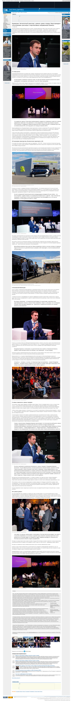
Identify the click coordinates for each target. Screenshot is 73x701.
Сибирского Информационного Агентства (45, 698)
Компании (5, 30)
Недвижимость (6, 35)
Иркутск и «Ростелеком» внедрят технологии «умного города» (55, 605)
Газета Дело (5, 28)
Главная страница (14, 12)
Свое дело (4, 25)
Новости (19, 12)
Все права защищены (53, 696)
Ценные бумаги (37, 691)
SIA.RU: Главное (28, 651)
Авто (63, 40)
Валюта (21, 691)
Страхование (27, 691)
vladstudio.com (68, 696)
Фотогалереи (5, 26)
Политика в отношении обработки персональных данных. (52, 700)
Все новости (25, 12)
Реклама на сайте (16, 681)
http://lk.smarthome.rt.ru (33, 632)
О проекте (5, 31)
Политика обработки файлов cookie (65, 700)
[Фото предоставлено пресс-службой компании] (36, 117)
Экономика (18, 691)
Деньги (24, 691)
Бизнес (41, 691)
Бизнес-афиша (5, 27)
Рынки (4, 29)
